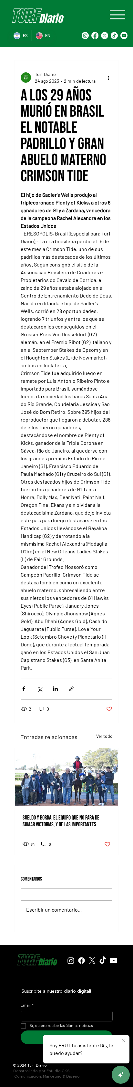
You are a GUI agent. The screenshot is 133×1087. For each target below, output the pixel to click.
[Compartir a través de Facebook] (24, 689)
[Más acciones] (108, 77)
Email (27, 1006)
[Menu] (117, 15)
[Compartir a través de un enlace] (71, 689)
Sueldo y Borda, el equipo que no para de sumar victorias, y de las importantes (61, 821)
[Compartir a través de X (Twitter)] (39, 689)
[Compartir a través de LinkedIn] (55, 689)
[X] (104, 35)
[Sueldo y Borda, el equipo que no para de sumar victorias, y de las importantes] (66, 777)
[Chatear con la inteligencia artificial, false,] (121, 1075)
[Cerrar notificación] (123, 1041)
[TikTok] (114, 35)
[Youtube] (124, 35)
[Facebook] (94, 35)
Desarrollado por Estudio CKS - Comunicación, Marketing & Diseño (46, 1073)
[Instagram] (85, 35)
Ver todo (104, 736)
